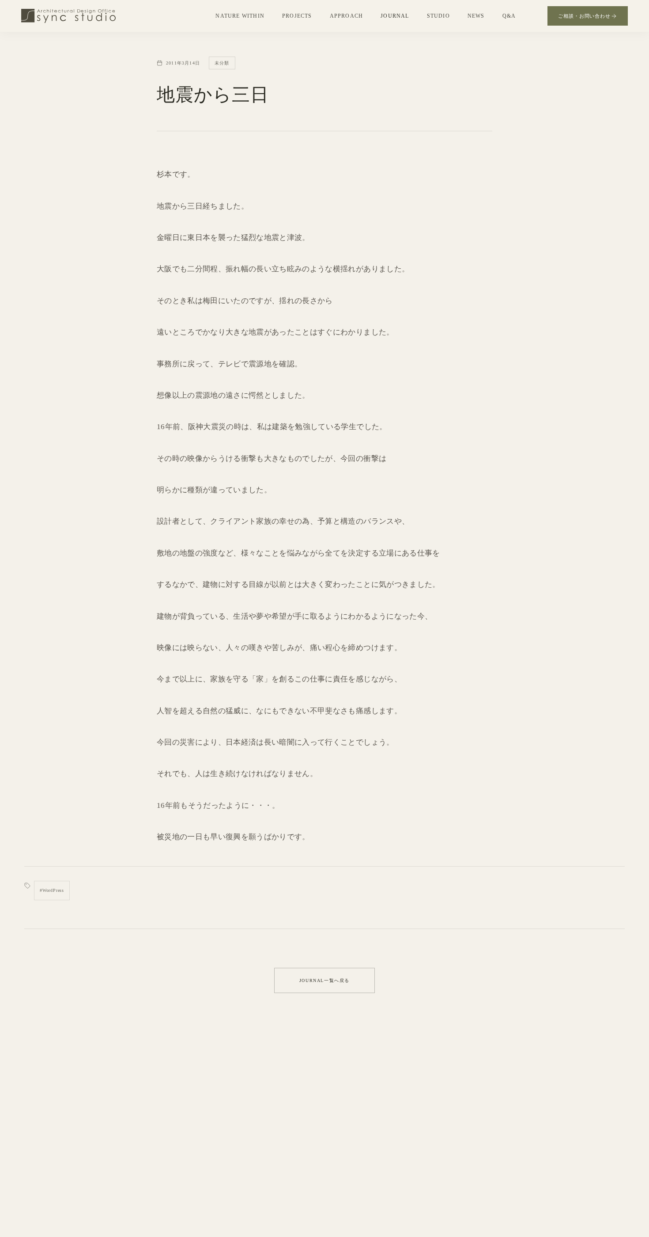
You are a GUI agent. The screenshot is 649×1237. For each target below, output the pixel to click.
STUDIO (438, 16)
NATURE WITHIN (239, 16)
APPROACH (346, 16)
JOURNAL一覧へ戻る (324, 980)
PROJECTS (297, 16)
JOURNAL (395, 16)
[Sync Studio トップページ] (68, 16)
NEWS (476, 16)
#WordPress (52, 890)
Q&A (509, 16)
